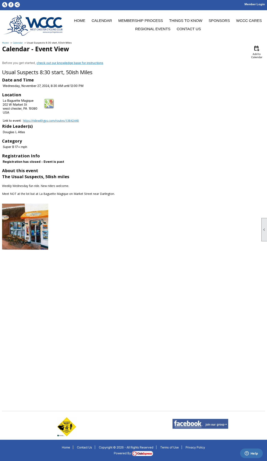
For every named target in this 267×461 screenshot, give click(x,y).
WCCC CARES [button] (249, 21)
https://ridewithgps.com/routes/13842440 (51, 121)
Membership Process (140, 21)
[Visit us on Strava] (4, 4)
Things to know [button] (185, 21)
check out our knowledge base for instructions (70, 63)
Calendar (102, 21)
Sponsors (219, 21)
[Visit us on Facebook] (11, 4)
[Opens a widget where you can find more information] (251, 453)
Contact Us (189, 29)
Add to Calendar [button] (256, 52)
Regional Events (152, 29)
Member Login (254, 4)
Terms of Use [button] (169, 447)
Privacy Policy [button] (195, 447)
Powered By (123, 453)
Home (79, 21)
